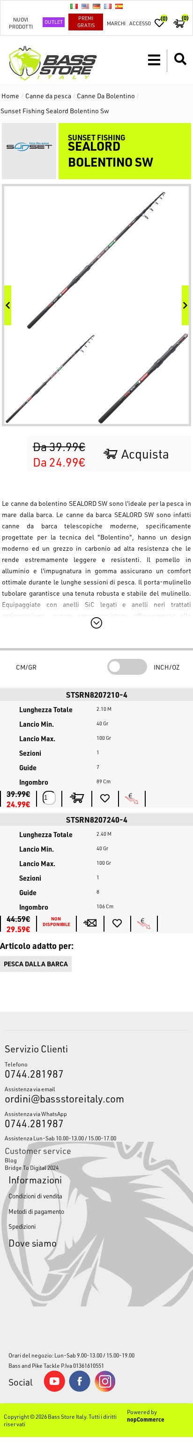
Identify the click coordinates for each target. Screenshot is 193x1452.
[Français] (107, 6)
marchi (116, 23)
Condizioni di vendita (35, 1196)
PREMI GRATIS (86, 22)
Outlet (54, 21)
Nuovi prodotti (21, 23)
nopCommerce (145, 1419)
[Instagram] (105, 1390)
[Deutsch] (96, 6)
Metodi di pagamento (36, 1211)
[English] (85, 6)
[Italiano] (74, 6)
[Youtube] (54, 1390)
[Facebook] (79, 1389)
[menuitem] (96, 1160)
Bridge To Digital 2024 (32, 1167)
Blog (11, 1160)
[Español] (119, 6)
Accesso (140, 23)
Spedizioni (22, 1226)
